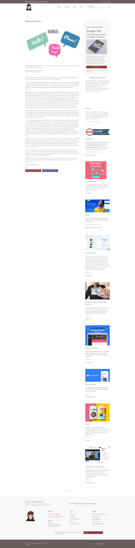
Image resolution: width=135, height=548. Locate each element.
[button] (96, 6)
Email (93, 532)
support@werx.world (57, 516)
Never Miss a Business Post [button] (33, 170)
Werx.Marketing (105, 82)
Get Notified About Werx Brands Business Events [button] (83, 503)
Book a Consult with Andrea (50, 170)
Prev (28, 17)
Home (59, 7)
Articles (67, 7)
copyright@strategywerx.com (94, 532)
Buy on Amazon (96, 67)
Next (31, 17)
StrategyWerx (97, 82)
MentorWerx (88, 83)
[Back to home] (28, 6)
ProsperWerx (95, 83)
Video (74, 7)
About (81, 7)
